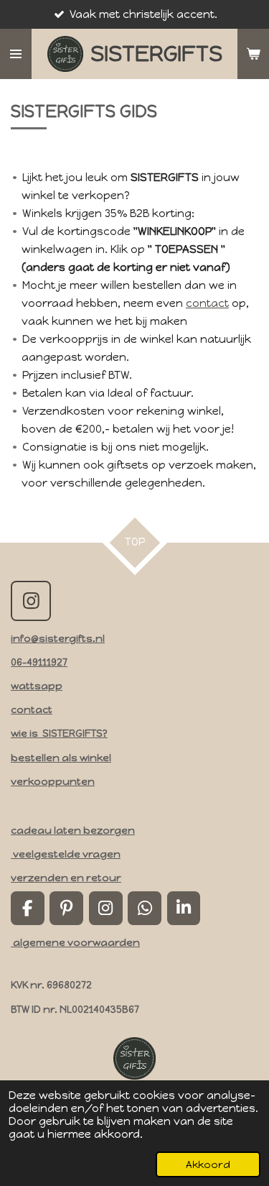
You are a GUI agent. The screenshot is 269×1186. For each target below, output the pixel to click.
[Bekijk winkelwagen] (253, 54)
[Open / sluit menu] (16, 54)
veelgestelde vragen (66, 854)
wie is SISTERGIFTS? (59, 733)
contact (207, 303)
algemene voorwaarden (75, 942)
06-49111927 (39, 662)
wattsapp (36, 685)
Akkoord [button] (208, 1164)
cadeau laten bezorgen (73, 830)
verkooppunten (53, 781)
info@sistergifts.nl (58, 638)
